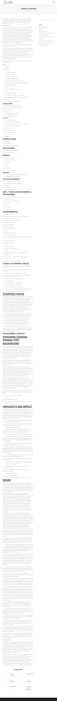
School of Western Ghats (43, 27)
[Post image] (6, 675)
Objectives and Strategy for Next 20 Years (46, 42)
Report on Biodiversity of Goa (44, 35)
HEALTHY (40, 29)
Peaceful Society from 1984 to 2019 (45, 40)
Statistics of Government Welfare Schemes (46, 33)
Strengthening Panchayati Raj (44, 44)
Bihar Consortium (13, 686)
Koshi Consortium (30, 673)
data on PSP (11, 304)
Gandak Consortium (29, 681)
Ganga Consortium (12, 681)
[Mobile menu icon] (53, 2)
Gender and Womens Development (29, 688)
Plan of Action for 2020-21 (43, 31)
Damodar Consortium (12, 674)
